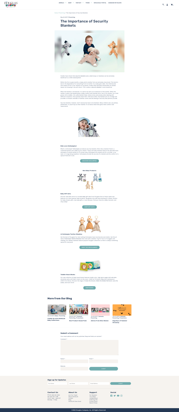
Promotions (79, 318)
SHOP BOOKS (89, 287)
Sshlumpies (76, 149)
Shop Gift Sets (89, 207)
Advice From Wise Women (100, 321)
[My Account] (168, 5)
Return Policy (93, 403)
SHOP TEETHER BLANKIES (89, 247)
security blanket (96, 87)
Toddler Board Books (68, 274)
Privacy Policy (93, 401)
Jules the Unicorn (90, 281)
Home (56, 13)
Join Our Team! (73, 395)
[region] (18, 401)
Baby (70, 2)
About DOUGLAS (73, 396)
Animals (61, 2)
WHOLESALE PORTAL (100, 2)
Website (63, 366)
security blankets (80, 76)
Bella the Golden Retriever (104, 281)
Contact (71, 398)
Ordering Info (94, 400)
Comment (64, 339)
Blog (70, 400)
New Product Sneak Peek (78, 321)
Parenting (62, 13)
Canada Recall (94, 398)
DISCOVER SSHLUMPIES (89, 161)
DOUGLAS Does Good (75, 401)
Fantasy (78, 2)
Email (91, 358)
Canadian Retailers (115, 2)
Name (63, 358)
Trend (88, 2)
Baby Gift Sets (66, 194)
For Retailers (93, 395)
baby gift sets (87, 196)
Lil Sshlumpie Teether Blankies (71, 234)
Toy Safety (93, 396)
